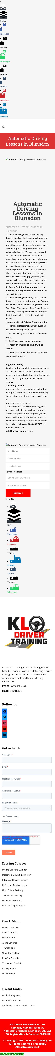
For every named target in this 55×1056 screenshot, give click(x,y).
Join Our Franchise (11, 958)
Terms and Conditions (13, 963)
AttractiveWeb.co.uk (27, 1047)
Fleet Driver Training (12, 890)
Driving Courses (10, 927)
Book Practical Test (12, 1000)
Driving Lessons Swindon (14, 869)
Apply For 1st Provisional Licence (18, 1005)
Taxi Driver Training (12, 895)
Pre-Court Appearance (13, 905)
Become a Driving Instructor (16, 874)
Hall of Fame (8, 937)
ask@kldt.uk (16, 690)
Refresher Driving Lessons (15, 885)
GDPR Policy (8, 973)
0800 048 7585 (18, 685)
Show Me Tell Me (11, 952)
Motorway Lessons (12, 900)
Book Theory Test (11, 995)
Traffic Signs (8, 947)
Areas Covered (9, 932)
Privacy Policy (9, 968)
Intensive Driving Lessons (15, 879)
